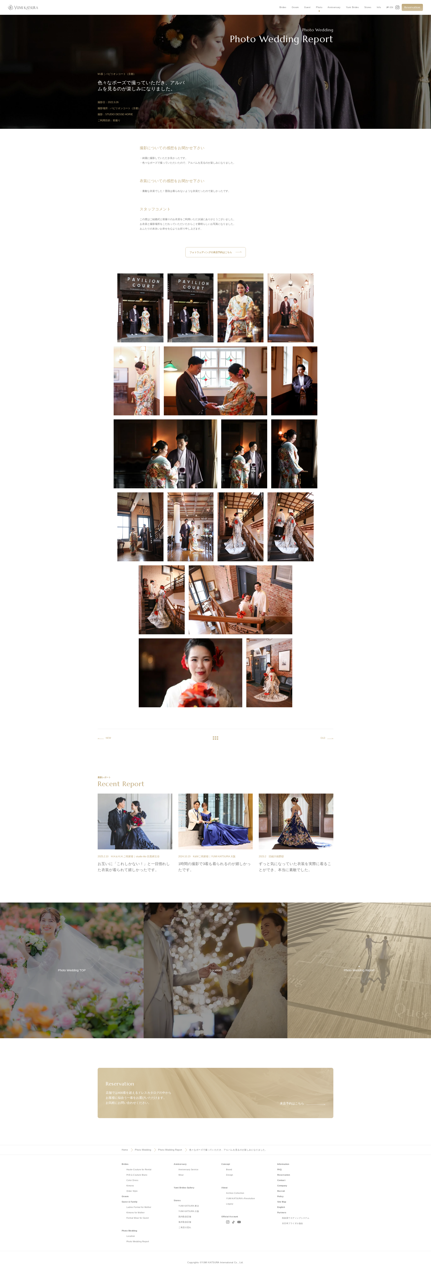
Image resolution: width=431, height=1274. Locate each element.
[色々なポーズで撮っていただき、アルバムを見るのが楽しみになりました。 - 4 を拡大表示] (290, 307)
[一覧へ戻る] (215, 738)
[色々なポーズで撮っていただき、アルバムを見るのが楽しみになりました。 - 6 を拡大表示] (215, 380)
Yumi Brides (352, 7)
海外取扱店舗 (184, 1222)
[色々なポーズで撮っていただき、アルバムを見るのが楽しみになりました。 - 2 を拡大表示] (190, 307)
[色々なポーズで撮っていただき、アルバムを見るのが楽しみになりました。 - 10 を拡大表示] (294, 453)
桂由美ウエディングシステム (295, 1218)
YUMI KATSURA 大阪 (188, 1211)
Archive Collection (235, 1193)
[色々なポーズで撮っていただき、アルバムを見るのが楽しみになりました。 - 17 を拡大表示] (190, 672)
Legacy (229, 1204)
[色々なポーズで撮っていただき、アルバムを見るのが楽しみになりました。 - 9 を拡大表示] (244, 453)
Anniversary (334, 7)
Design (229, 1175)
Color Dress (132, 1180)
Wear (181, 1175)
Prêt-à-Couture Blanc (136, 1175)
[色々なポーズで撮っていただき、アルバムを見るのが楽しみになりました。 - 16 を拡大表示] (240, 599)
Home (125, 1150)
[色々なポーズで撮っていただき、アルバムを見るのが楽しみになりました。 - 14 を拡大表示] (290, 526)
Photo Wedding (143, 1150)
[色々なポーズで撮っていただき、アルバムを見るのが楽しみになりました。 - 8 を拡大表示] (165, 453)
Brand (229, 1169)
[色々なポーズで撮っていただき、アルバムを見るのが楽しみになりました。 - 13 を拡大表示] (240, 526)
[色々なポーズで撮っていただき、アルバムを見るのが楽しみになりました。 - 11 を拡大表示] (140, 526)
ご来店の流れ (184, 1227)
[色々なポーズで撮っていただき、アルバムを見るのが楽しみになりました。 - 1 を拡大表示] (140, 307)
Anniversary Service (188, 1169)
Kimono (130, 1186)
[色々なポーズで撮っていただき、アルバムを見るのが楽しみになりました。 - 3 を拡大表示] (240, 307)
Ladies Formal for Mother (138, 1207)
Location (130, 1236)
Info (379, 7)
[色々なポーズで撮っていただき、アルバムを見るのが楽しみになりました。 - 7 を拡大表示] (294, 380)
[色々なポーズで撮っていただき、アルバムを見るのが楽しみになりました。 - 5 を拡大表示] (137, 380)
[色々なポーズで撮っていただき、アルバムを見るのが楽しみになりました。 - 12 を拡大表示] (190, 526)
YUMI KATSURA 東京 (188, 1206)
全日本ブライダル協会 (292, 1223)
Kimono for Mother (135, 1212)
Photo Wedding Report (170, 1150)
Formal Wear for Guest (137, 1218)
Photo (319, 7)
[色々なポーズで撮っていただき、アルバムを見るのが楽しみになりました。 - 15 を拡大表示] (162, 599)
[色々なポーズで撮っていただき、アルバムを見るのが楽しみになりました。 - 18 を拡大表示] (269, 672)
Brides (282, 7)
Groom (295, 7)
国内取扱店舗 (184, 1216)
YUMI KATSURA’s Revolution (240, 1198)
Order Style (132, 1191)
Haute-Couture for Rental (139, 1169)
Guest (307, 7)
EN (391, 7)
